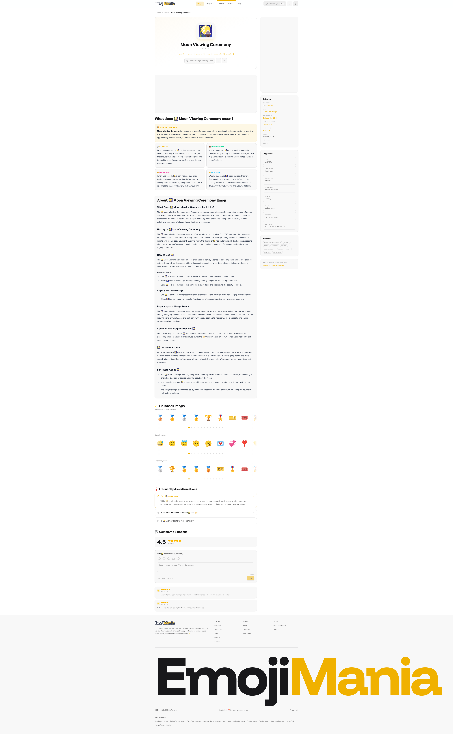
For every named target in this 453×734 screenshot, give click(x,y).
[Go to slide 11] (219, 427)
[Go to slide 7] (207, 427)
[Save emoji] (218, 60)
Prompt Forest (159, 725)
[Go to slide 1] (188, 427)
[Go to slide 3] (195, 427)
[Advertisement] (205, 93)
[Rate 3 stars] (169, 558)
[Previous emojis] (157, 421)
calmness (275, 246)
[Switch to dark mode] (295, 3)
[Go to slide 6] (204, 427)
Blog (239, 4)
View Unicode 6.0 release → (273, 265)
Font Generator (252, 721)
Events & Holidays (270, 112)
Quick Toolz (290, 721)
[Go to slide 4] (198, 427)
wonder (284, 246)
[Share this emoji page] (224, 60)
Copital (168, 725)
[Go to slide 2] (191, 427)
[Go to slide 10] (216, 427)
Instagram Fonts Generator (212, 721)
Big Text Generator (239, 721)
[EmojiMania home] (165, 3)
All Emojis (217, 626)
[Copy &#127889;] (291, 170)
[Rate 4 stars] (173, 558)
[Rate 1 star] (159, 558)
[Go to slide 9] (213, 427)
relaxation (279, 249)
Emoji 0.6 (266, 130)
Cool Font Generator (278, 721)
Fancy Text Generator (194, 721)
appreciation (268, 249)
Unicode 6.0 (267, 124)
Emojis (199, 4)
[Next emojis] (254, 421)
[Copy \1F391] (291, 179)
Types (216, 633)
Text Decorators (264, 721)
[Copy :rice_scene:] (291, 197)
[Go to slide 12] (222, 427)
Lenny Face (227, 721)
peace (266, 246)
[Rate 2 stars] (164, 558)
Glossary (246, 629)
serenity (286, 242)
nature (288, 249)
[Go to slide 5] (201, 427)
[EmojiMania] (182, 623)
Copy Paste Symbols (161, 721)
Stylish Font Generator (177, 721)
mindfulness (277, 252)
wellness (267, 252)
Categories (210, 4)
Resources (247, 633)
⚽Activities (268, 105)
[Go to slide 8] (210, 427)
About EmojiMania (279, 626)
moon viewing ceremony (272, 242)
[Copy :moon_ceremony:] (291, 188)
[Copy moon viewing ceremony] (291, 225)
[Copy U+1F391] (291, 160)
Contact (276, 629)
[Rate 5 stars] (178, 558)
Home (159, 13)
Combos (221, 4)
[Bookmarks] (289, 3)
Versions (231, 4)
